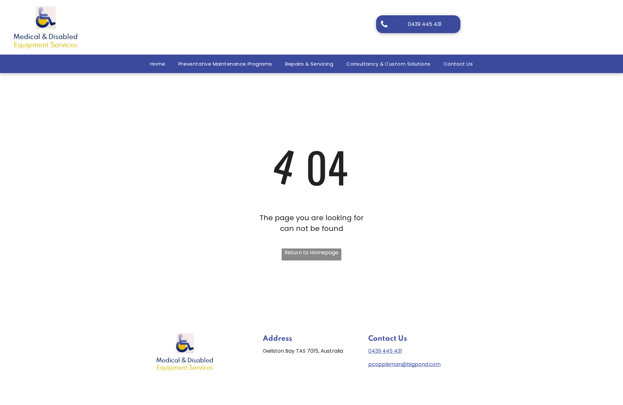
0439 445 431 (385, 351)
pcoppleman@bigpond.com (404, 364)
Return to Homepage (311, 252)
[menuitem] (158, 64)
